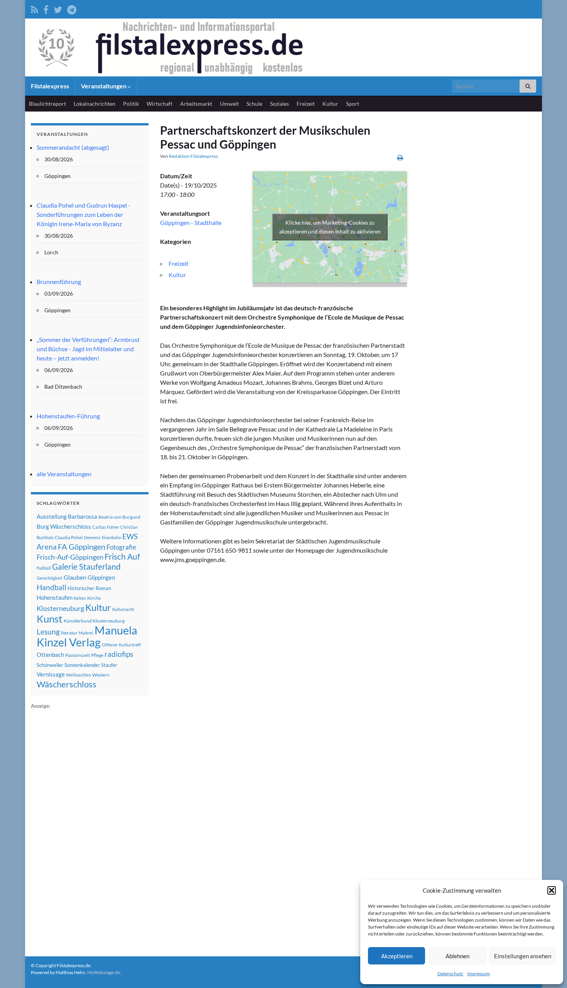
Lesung (48, 631)
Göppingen (101, 577)
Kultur (330, 103)
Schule (254, 103)
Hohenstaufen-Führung (68, 416)
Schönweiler (50, 665)
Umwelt (229, 103)
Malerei (86, 632)
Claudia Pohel (69, 537)
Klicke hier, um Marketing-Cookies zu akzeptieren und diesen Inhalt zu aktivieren (330, 227)
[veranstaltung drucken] (400, 157)
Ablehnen (457, 955)
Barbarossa (82, 516)
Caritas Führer (105, 527)
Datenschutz (450, 973)
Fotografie (121, 547)
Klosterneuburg (60, 608)
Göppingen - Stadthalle (190, 222)
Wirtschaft (159, 103)
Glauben (75, 577)
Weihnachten (78, 674)
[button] (551, 890)
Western (101, 675)
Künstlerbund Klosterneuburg (94, 621)
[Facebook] (46, 8)
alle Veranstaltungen (64, 473)
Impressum (478, 973)
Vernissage (51, 674)
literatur (69, 633)
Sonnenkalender (82, 665)
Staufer (109, 665)
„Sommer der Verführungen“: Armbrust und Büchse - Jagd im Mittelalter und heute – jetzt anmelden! (88, 349)
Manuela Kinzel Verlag (87, 636)
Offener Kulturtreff (121, 645)
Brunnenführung (59, 281)
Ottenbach (50, 654)
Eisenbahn (111, 537)
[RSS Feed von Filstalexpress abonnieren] (34, 8)
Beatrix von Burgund (119, 517)
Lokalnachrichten (94, 103)
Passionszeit (77, 655)
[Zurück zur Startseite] (283, 47)
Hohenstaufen (55, 597)
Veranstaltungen (104, 86)
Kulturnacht (123, 609)
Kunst (49, 618)
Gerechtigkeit (49, 577)
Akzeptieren (396, 955)
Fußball (44, 567)
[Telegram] (71, 8)
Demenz (92, 537)
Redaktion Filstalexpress (193, 156)
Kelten (80, 598)
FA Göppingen (81, 546)
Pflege (97, 655)
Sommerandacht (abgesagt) (73, 147)
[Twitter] (58, 8)
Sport (352, 103)
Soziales (279, 103)
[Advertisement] (89, 826)
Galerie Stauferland (86, 567)
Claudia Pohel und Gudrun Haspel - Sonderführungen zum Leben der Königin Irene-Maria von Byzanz (83, 214)
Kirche (94, 598)
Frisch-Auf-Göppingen (70, 557)
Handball (51, 587)
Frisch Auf (122, 557)
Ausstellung (52, 516)
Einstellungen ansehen (522, 955)
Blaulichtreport (47, 103)
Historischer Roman (89, 588)
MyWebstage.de (103, 972)
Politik (131, 103)
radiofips (119, 654)
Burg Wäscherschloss (64, 526)
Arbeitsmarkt (196, 103)
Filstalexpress (50, 86)
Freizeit (306, 103)
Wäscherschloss (66, 684)
